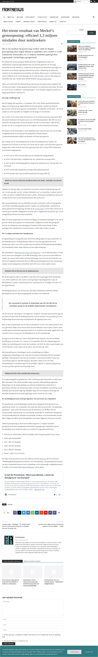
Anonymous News (45, 79)
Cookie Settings (74, 652)
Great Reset (75, 17)
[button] (93, 17)
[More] (59, 513)
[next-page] (6, 589)
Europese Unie (54, 17)
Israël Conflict (8, 21)
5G (4, 17)
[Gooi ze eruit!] (72, 87)
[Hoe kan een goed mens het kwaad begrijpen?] (72, 58)
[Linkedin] (37, 513)
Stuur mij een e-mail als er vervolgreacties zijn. (16, 641)
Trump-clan (52, 21)
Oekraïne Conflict (29, 21)
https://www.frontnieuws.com (21, 540)
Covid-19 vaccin (42, 17)
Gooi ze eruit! (81, 84)
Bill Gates (20, 17)
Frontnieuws (19, 537)
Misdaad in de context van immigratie (27, 253)
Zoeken (81, 30)
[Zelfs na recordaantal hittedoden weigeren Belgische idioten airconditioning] (72, 48)
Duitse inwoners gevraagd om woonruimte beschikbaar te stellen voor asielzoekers (10, 581)
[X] (19, 513)
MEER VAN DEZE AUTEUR (32, 561)
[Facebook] (15, 513)
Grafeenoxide (65, 17)
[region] (49, 651)
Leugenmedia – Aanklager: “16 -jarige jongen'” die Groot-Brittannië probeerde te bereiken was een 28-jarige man (16, 526)
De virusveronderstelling (84, 129)
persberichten (39, 209)
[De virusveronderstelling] (72, 131)
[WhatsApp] (32, 513)
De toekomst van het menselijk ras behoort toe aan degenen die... (86, 121)
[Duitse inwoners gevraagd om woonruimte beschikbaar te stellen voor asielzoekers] (11, 571)
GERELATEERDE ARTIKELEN (12, 561)
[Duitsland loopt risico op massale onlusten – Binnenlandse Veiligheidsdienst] (53, 571)
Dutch (78, 1)
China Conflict (30, 17)
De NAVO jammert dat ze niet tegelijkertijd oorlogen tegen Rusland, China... (86, 66)
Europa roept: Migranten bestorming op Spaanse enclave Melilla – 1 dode (50, 525)
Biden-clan (11, 17)
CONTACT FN (62, 21)
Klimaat (18, 21)
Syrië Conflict (42, 21)
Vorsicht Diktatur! (28, 467)
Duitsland (10, 504)
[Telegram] (91, 1)
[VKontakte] (94, 1)
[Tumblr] (50, 513)
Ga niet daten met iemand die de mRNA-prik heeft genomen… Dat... (86, 103)
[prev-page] (3, 589)
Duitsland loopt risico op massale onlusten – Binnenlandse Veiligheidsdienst (53, 581)
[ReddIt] (41, 513)
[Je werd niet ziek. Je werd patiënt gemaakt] (72, 113)
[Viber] (54, 513)
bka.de (44, 459)
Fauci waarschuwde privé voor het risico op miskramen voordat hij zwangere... (87, 139)
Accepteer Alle (89, 652)
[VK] (28, 513)
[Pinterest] (46, 513)
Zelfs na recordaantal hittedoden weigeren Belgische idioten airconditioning (86, 48)
